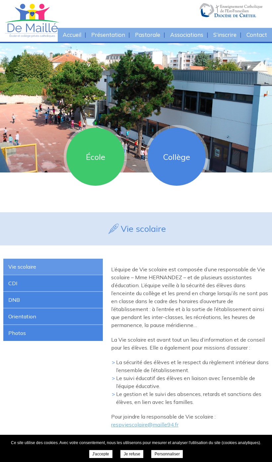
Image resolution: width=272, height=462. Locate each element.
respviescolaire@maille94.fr (144, 424)
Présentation (108, 34)
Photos (17, 333)
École (95, 157)
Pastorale (147, 34)
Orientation (22, 316)
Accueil (72, 34)
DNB (14, 300)
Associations (186, 34)
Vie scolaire (22, 266)
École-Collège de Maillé (63, 20)
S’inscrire (225, 34)
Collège (176, 157)
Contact (256, 34)
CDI (12, 283)
